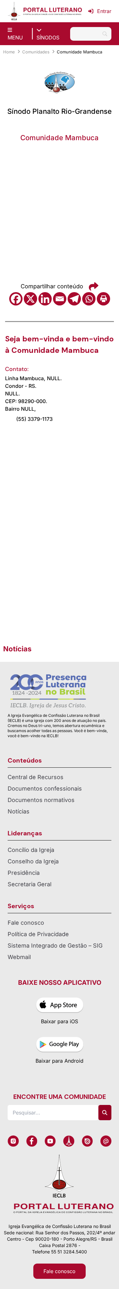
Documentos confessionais (45, 788)
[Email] (59, 298)
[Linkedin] (45, 298)
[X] (30, 298)
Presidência (24, 872)
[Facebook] (16, 298)
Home (9, 51)
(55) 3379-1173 (34, 419)
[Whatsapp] (89, 298)
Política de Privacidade (38, 934)
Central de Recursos (35, 777)
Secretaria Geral (29, 884)
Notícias (19, 811)
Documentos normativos (41, 800)
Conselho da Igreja (33, 861)
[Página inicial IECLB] (14, 11)
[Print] (103, 298)
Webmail (19, 957)
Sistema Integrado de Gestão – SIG (55, 945)
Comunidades (36, 51)
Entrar (104, 11)
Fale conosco (26, 922)
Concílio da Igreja (31, 850)
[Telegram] (74, 298)
